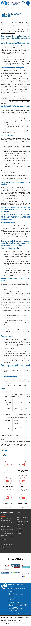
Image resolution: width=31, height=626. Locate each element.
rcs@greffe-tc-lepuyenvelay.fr (17, 604)
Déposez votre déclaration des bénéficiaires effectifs (7, 527)
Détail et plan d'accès (22, 613)
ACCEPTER (23, 623)
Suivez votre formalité (7, 537)
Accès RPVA (4, 531)
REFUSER (8, 623)
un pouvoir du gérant (9, 288)
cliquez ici (13, 348)
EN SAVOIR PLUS (16, 620)
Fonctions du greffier (6, 544)
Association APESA (22, 523)
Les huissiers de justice (23, 521)
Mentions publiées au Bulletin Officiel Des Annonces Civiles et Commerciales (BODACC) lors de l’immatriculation (15, 446)
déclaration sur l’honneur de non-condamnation (18, 351)
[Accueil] (1, 7)
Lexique (19, 533)
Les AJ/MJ (20, 524)
